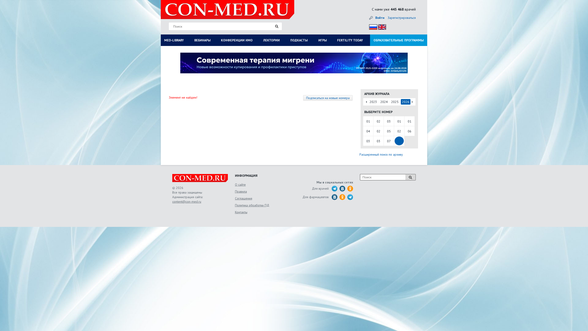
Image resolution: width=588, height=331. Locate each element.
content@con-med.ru (186, 202)
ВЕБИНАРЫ (202, 40)
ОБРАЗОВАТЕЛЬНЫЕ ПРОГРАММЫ (398, 40)
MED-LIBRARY (174, 40)
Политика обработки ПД (252, 205)
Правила (241, 191)
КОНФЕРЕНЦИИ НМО (237, 40)
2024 (384, 102)
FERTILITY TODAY (350, 40)
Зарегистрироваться (402, 18)
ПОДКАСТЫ (299, 40)
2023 (373, 102)
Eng (380, 26)
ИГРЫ (322, 40)
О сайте (240, 185)
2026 (405, 102)
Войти (379, 17)
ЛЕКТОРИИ (271, 40)
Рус (371, 26)
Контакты (241, 212)
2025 (395, 102)
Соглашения (243, 198)
